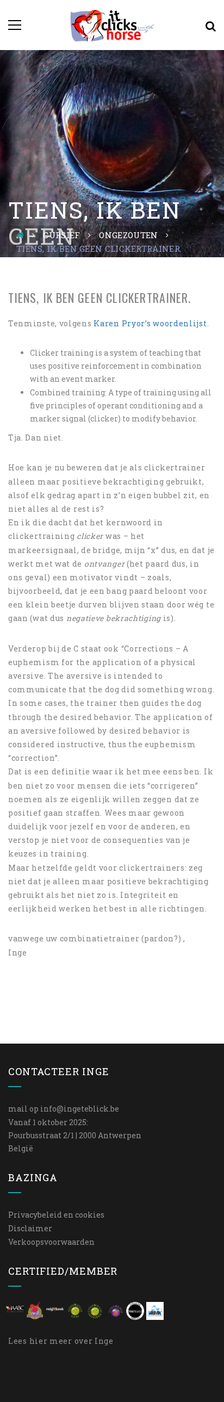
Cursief (61, 234)
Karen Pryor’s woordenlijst (150, 323)
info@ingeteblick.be (79, 1108)
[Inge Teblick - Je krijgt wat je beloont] (112, 25)
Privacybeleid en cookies (56, 1214)
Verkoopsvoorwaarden (51, 1242)
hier (38, 1341)
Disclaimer (30, 1228)
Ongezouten (128, 234)
